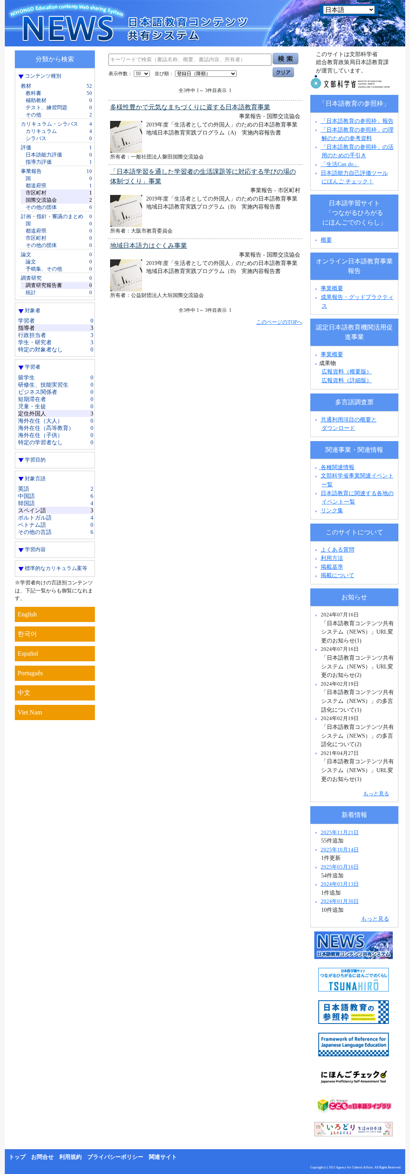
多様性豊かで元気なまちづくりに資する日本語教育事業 (190, 107)
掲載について (337, 575)
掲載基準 (332, 567)
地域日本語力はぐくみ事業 (148, 245)
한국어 (27, 633)
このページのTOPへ (279, 322)
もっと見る (376, 794)
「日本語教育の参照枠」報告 (357, 121)
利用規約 (70, 1157)
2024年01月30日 (340, 901)
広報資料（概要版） (347, 371)
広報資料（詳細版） (347, 380)
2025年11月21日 (340, 832)
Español (28, 653)
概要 (326, 240)
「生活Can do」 (340, 164)
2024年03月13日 (340, 884)
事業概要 (332, 288)
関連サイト (163, 1157)
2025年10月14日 (340, 850)
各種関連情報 (336, 467)
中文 (24, 692)
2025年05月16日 (340, 867)
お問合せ (42, 1157)
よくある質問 (337, 549)
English (27, 614)
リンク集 (332, 510)
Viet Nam (30, 712)
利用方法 (332, 558)
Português (30, 673)
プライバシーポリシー (115, 1157)
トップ (17, 1157)
